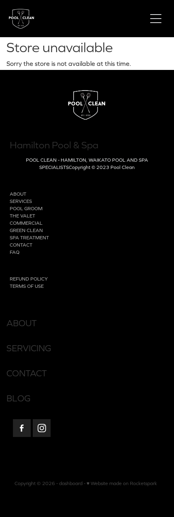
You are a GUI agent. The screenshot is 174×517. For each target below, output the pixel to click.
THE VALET (22, 216)
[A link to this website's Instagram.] (42, 428)
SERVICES (21, 201)
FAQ (14, 252)
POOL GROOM (26, 208)
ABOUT (18, 194)
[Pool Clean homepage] (73, 19)
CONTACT (21, 245)
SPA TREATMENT (29, 238)
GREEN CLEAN (26, 230)
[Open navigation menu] (156, 18)
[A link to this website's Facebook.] (22, 428)
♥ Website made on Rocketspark (122, 483)
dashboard (71, 483)
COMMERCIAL (26, 223)
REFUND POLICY (29, 279)
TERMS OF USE (27, 286)
